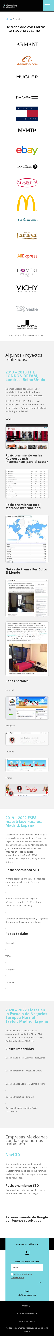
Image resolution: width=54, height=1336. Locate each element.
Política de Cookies (27, 1321)
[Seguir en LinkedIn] (27, 1252)
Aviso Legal (27, 1305)
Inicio (8, 19)
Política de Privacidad (27, 1313)
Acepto (21, 1276)
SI (40, 1282)
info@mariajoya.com (27, 1295)
